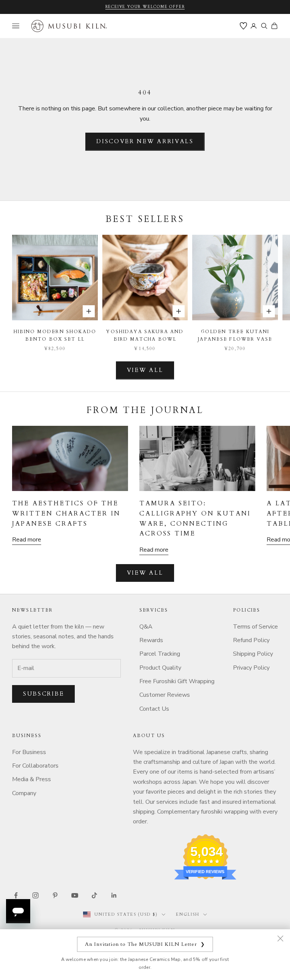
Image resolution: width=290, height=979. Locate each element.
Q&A (146, 627)
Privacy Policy (251, 668)
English (187, 914)
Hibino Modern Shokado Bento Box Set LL (55, 335)
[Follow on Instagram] (35, 895)
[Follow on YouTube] (75, 895)
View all (145, 370)
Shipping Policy (253, 654)
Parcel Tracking (159, 654)
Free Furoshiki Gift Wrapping (176, 681)
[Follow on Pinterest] (55, 895)
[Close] (280, 938)
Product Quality (160, 668)
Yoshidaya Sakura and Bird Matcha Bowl (145, 335)
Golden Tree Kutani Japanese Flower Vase (235, 335)
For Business (29, 752)
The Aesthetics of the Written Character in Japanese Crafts (66, 513)
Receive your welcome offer (145, 6)
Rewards (151, 640)
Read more (26, 539)
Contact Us (154, 709)
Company (24, 793)
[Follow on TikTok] (94, 895)
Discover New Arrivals (145, 141)
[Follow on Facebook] (16, 895)
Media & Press (31, 779)
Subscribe (43, 694)
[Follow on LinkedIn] (114, 895)
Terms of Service (255, 627)
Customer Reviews (164, 695)
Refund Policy (251, 640)
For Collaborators (35, 766)
